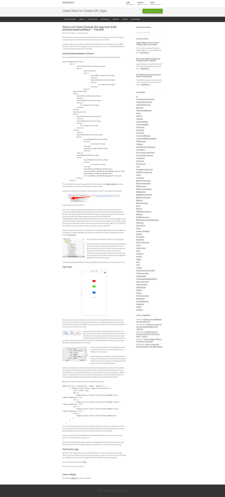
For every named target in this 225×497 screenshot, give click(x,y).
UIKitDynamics (141, 284)
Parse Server (140, 226)
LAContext (140, 178)
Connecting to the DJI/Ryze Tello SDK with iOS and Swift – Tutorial (147, 334)
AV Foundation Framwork (145, 99)
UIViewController (142, 296)
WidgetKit (140, 304)
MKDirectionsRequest (144, 189)
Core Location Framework (145, 152)
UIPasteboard (141, 287)
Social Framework (142, 242)
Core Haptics (140, 150)
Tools (138, 265)
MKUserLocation (142, 203)
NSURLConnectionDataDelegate (147, 220)
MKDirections (141, 186)
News (138, 206)
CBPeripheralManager (144, 110)
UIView (139, 293)
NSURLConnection (142, 217)
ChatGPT (139, 116)
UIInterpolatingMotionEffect (146, 279)
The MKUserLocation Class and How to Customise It (148, 76)
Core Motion (140, 158)
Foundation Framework (144, 169)
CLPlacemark (141, 141)
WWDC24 (139, 310)
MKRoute (139, 200)
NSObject (139, 214)
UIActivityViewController (145, 270)
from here (72, 235)
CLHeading (140, 130)
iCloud (138, 175)
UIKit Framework (142, 282)
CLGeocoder (140, 127)
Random (139, 234)
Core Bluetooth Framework (145, 147)
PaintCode (139, 223)
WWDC (138, 307)
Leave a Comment (83, 33)
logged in (74, 478)
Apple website (111, 184)
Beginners (139, 108)
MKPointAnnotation (143, 197)
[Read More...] (145, 53)
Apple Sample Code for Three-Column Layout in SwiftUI (147, 44)
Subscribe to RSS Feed (152, 11)
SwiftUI (139, 256)
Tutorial (74, 466)
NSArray (139, 209)
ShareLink (140, 240)
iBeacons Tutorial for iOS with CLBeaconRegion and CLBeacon (148, 327)
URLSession (140, 299)
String (138, 245)
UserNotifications (142, 301)
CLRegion (139, 144)
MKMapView (141, 192)
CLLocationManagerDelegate (146, 138)
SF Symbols (140, 237)
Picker (138, 228)
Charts (138, 113)
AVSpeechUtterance (143, 105)
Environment (141, 164)
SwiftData (139, 254)
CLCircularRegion (142, 124)
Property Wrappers (143, 231)
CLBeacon (139, 119)
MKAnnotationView (143, 183)
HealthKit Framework (144, 172)
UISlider (139, 290)
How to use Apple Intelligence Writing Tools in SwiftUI (148, 60)
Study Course (140, 248)
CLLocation (140, 133)
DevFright (68, 2)
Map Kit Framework (143, 181)
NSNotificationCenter (143, 211)
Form (138, 167)
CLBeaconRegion (142, 122)
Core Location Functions (144, 155)
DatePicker (140, 161)
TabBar (138, 259)
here (84, 462)
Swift (70, 466)
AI (137, 96)
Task (138, 262)
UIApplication (80, 466)
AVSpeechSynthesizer (144, 102)
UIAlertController (142, 273)
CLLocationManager (143, 136)
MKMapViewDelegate (144, 195)
